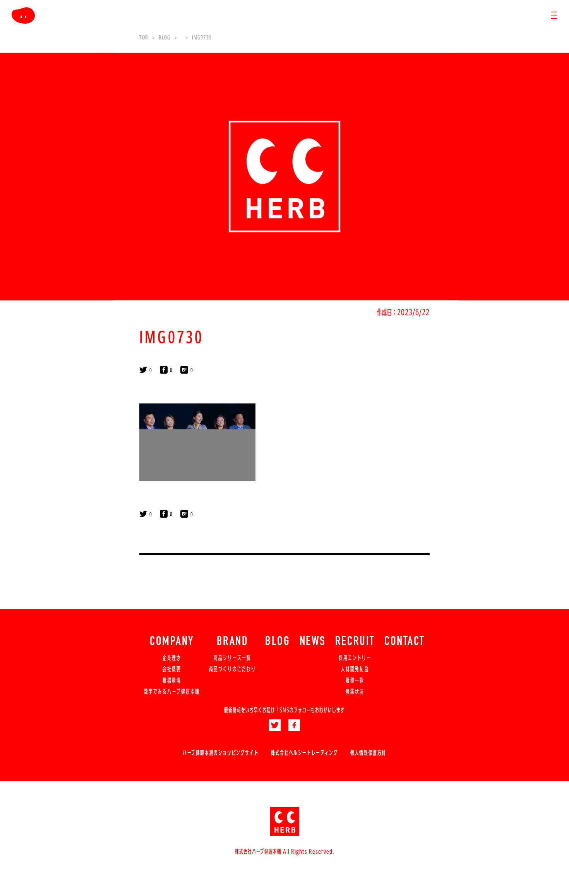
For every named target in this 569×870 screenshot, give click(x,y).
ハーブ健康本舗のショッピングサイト (221, 753)
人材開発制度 (355, 669)
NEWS (313, 642)
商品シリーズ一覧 (232, 658)
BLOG (277, 642)
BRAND (233, 642)
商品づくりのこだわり (232, 669)
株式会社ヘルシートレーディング (304, 753)
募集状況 (355, 691)
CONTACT (404, 642)
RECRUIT (355, 642)
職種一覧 (355, 680)
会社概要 (172, 669)
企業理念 (172, 658)
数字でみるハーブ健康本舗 (172, 691)
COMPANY (172, 642)
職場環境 (172, 680)
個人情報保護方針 (368, 753)
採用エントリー (355, 658)
